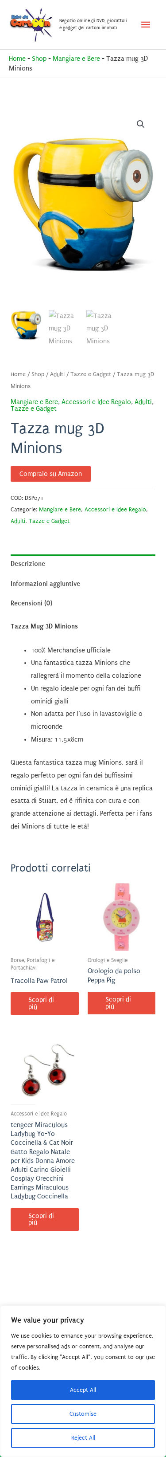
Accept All (83, 1389)
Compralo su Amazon (50, 474)
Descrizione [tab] (28, 564)
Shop (39, 59)
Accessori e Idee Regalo (96, 402)
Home (17, 59)
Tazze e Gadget (90, 374)
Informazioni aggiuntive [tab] (45, 584)
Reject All (83, 1437)
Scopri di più (41, 1003)
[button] (141, 124)
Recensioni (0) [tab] (31, 603)
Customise (83, 1413)
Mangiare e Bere (76, 59)
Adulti (57, 374)
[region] (83, 1381)
